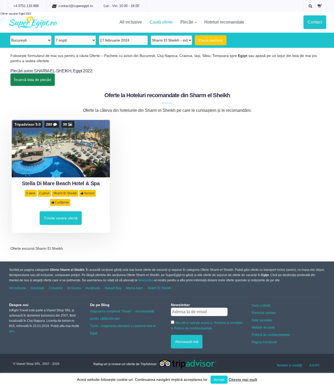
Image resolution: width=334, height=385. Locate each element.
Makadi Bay (113, 288)
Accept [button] (219, 380)
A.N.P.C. (315, 365)
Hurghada (93, 288)
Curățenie (62, 202)
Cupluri (44, 193)
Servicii (89, 193)
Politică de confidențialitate (271, 335)
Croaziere (56, 288)
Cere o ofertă (261, 305)
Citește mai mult (243, 379)
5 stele (30, 193)
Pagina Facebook (264, 342)
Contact (315, 22)
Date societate (262, 320)
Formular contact (264, 313)
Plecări (186, 22)
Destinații (37, 288)
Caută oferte (161, 22)
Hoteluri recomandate (224, 22)
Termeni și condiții (289, 365)
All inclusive (131, 22)
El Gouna (74, 288)
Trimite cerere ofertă (60, 218)
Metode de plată (263, 327)
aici (11, 331)
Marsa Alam (134, 288)
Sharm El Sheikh (65, 193)
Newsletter (145, 280)
